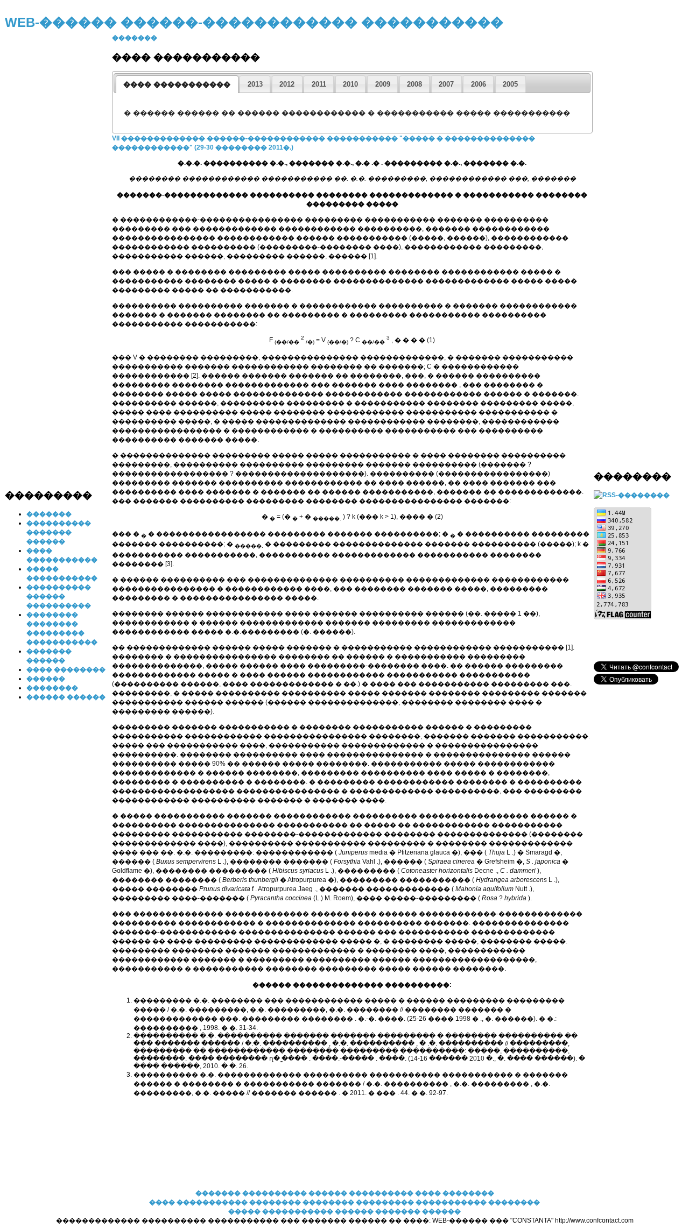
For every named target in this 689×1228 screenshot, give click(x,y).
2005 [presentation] (510, 84)
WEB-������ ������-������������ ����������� (254, 22)
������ (45, 678)
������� (49, 514)
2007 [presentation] (446, 84)
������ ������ (66, 697)
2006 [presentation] (478, 84)
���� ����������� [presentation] (176, 84)
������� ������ (418, 1211)
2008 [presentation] (414, 84)
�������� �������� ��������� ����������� (368, 1202)
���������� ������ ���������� (58, 596)
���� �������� (66, 669)
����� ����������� (280, 1211)
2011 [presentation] (319, 84)
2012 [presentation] (286, 84)
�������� (52, 687)
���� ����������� (198, 1202)
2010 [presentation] (350, 84)
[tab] (177, 84)
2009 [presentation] (382, 84)
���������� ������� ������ (58, 532)
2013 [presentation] (255, 84)
